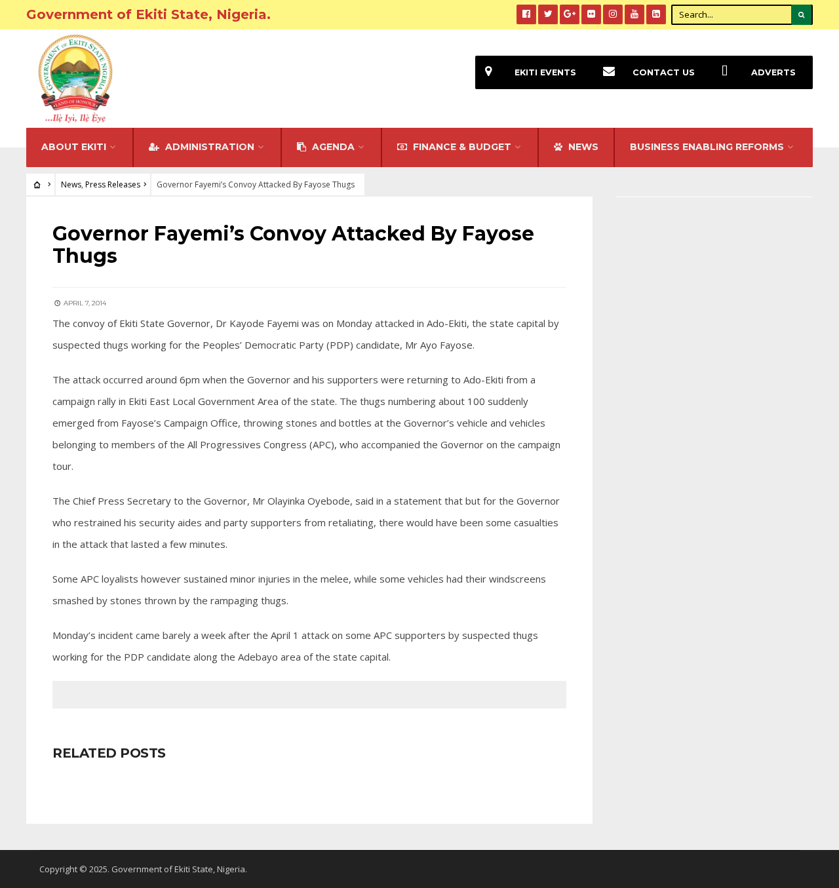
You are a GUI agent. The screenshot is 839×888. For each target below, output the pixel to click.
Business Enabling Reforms (707, 147)
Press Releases (112, 184)
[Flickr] (591, 14)
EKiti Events (545, 72)
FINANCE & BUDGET (460, 147)
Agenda (332, 147)
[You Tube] (634, 14)
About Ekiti (73, 147)
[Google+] (569, 14)
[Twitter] (548, 14)
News (71, 184)
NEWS (582, 147)
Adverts (773, 72)
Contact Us (664, 72)
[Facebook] (526, 14)
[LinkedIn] (656, 14)
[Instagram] (613, 14)
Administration (208, 147)
